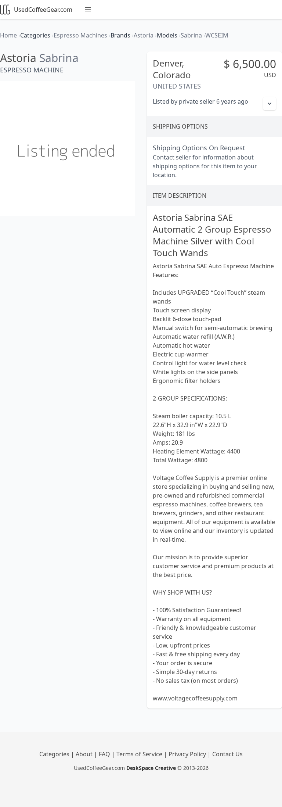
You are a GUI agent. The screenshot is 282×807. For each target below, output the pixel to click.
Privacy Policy (188, 754)
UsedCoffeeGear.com (43, 10)
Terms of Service (140, 754)
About (85, 754)
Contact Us (227, 754)
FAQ (105, 754)
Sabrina (59, 57)
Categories (55, 754)
